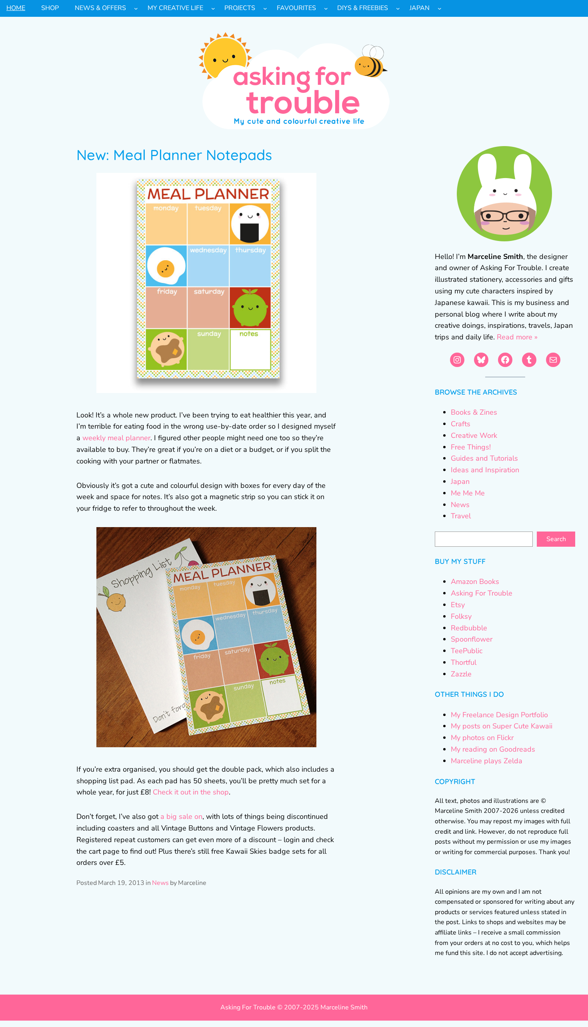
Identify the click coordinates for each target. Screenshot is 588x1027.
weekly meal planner (116, 438)
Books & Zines (474, 412)
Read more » (517, 337)
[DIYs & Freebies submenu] (398, 8)
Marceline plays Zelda (486, 761)
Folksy (461, 616)
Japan (460, 481)
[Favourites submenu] (326, 8)
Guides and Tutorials (484, 458)
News (160, 883)
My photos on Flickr (482, 737)
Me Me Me (468, 493)
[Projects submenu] (265, 8)
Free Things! (471, 447)
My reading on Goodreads (493, 749)
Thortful (463, 662)
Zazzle (461, 674)
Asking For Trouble (481, 593)
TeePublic (466, 651)
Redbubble (469, 628)
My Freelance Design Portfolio (499, 715)
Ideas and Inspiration (485, 470)
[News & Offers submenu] (136, 8)
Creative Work (474, 435)
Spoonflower (471, 639)
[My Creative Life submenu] (213, 8)
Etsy (458, 605)
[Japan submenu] (440, 8)
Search (556, 539)
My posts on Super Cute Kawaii (501, 726)
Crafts (460, 424)
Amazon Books (475, 581)
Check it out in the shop (191, 792)
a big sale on (181, 816)
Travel (461, 516)
